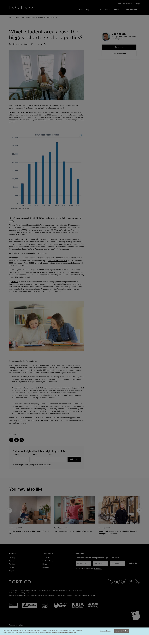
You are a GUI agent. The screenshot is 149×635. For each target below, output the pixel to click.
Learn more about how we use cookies (64, 633)
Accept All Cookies (122, 631)
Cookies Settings (105, 631)
